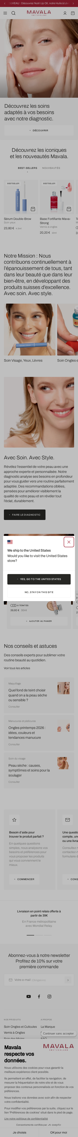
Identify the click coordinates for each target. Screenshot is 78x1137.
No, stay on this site (39, 592)
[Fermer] (69, 542)
